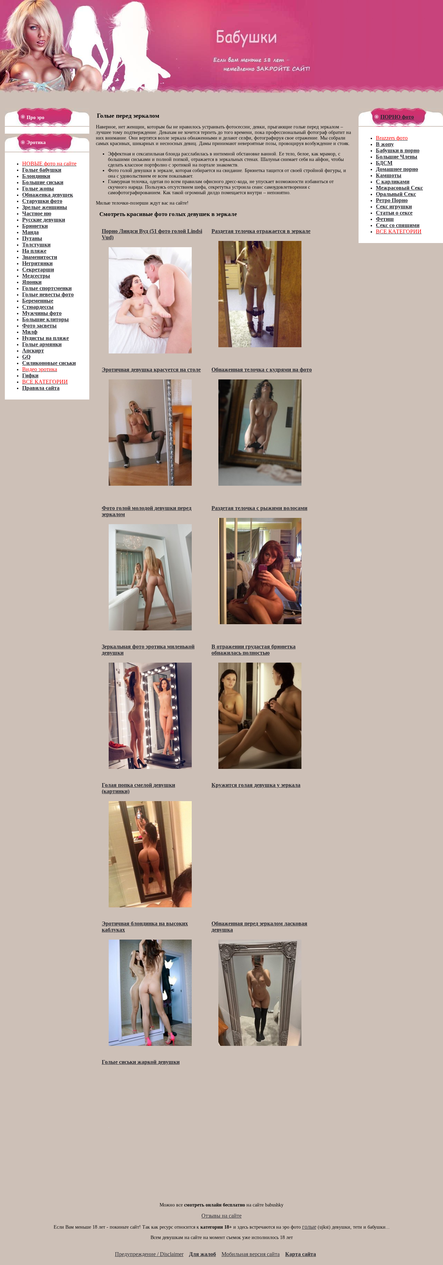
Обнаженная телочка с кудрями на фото (261, 370)
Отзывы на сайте (221, 1216)
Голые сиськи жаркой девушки (141, 1062)
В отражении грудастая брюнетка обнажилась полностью (253, 650)
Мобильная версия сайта (251, 1254)
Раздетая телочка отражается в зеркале (260, 231)
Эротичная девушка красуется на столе (151, 370)
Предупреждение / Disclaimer (149, 1254)
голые (309, 1227)
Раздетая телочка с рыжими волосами (259, 508)
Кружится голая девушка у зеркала (255, 785)
